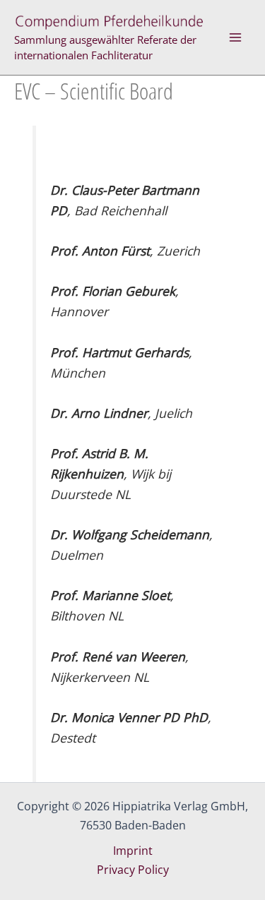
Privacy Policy (133, 869)
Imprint (133, 850)
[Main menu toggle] (235, 37)
